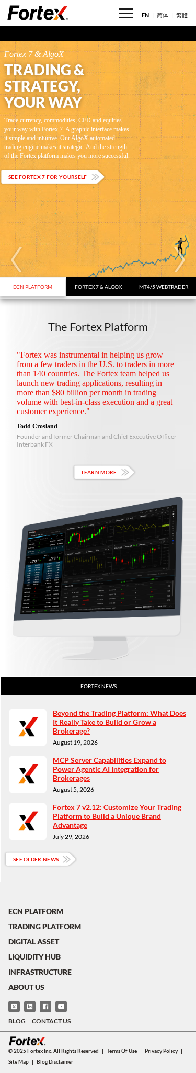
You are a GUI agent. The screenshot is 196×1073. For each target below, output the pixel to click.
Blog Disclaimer (55, 1061)
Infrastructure (40, 971)
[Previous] (16, 259)
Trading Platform (44, 926)
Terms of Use (122, 1050)
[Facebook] (45, 1006)
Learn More (99, 472)
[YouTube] (61, 1006)
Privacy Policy (161, 1050)
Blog (17, 1021)
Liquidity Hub (34, 956)
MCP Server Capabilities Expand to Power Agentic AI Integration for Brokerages (109, 769)
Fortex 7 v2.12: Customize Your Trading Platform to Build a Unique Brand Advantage (117, 816)
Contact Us (51, 1021)
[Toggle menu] (125, 13)
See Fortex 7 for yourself (47, 177)
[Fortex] (37, 12)
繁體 (182, 15)
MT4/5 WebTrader (163, 286)
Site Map (18, 1061)
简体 (162, 15)
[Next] (179, 259)
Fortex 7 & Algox (98, 286)
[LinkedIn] (30, 1006)
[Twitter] (14, 1006)
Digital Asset (33, 941)
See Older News (36, 859)
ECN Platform (32, 286)
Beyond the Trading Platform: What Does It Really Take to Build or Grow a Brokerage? (119, 722)
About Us (26, 987)
